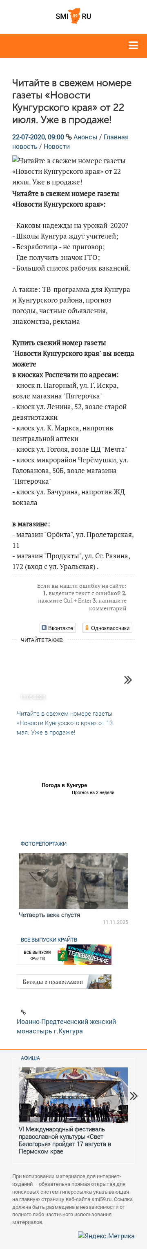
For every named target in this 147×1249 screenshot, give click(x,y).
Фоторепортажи (44, 843)
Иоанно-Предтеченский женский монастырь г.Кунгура (66, 1026)
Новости (57, 146)
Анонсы (86, 136)
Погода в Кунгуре (64, 785)
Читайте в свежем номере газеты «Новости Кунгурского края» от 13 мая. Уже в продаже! (65, 722)
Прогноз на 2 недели (93, 792)
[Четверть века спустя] (73, 881)
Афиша (30, 1058)
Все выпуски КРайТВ (49, 939)
